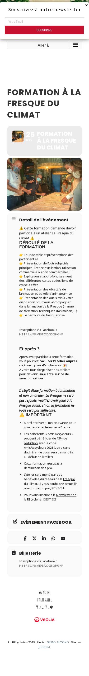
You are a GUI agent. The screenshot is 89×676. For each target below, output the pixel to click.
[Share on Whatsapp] (53, 537)
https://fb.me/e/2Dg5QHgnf (41, 334)
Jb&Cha (44, 647)
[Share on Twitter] (34, 537)
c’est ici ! (50, 499)
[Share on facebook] (25, 537)
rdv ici (57, 488)
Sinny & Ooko (58, 642)
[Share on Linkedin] (44, 537)
